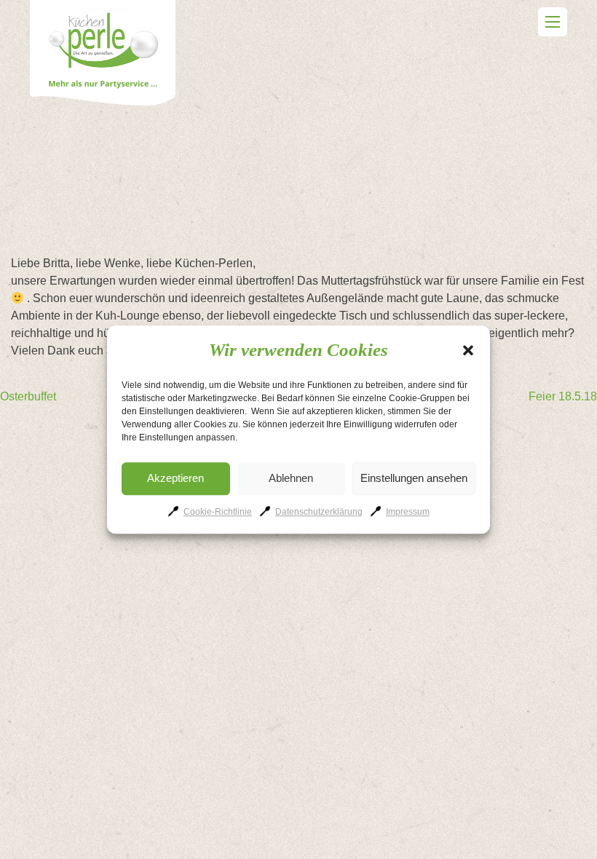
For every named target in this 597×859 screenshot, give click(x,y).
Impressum (408, 512)
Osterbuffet (28, 396)
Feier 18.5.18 (563, 396)
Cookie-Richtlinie (217, 512)
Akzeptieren (175, 478)
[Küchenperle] (102, 55)
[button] (468, 350)
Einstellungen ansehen (413, 478)
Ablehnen (291, 478)
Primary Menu (552, 21)
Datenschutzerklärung (319, 512)
